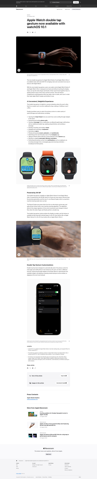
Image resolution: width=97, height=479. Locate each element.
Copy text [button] (63, 375)
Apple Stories (67, 9)
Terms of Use (44, 477)
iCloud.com (34, 466)
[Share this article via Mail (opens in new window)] (32, 32)
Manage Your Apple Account (37, 464)
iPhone (17, 468)
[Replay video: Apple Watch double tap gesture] (18, 70)
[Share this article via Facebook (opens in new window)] (27, 32)
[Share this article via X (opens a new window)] (30, 32)
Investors (66, 468)
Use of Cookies (38, 477)
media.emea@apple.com (32, 399)
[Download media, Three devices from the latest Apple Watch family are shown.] (69, 185)
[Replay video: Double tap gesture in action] (18, 254)
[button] (60, 2)
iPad (17, 466)
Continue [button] (76, 2)
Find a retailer (18, 473)
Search (76, 9)
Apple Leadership (68, 466)
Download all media (61, 383)
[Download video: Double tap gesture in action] (69, 259)
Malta (80, 477)
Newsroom (19, 9)
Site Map (50, 477)
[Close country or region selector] (80, 2)
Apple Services (59, 9)
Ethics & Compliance (68, 470)
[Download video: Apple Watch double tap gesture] (69, 74)
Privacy (49, 464)
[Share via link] (35, 32)
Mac (17, 464)
